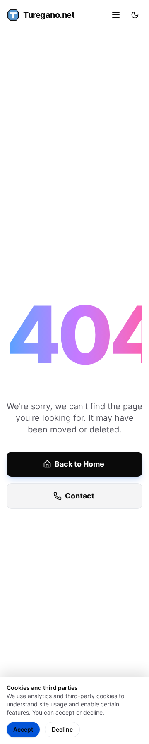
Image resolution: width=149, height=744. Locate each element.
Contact (79, 495)
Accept (23, 729)
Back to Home (79, 464)
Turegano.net (48, 15)
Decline (62, 729)
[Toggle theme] (134, 14)
